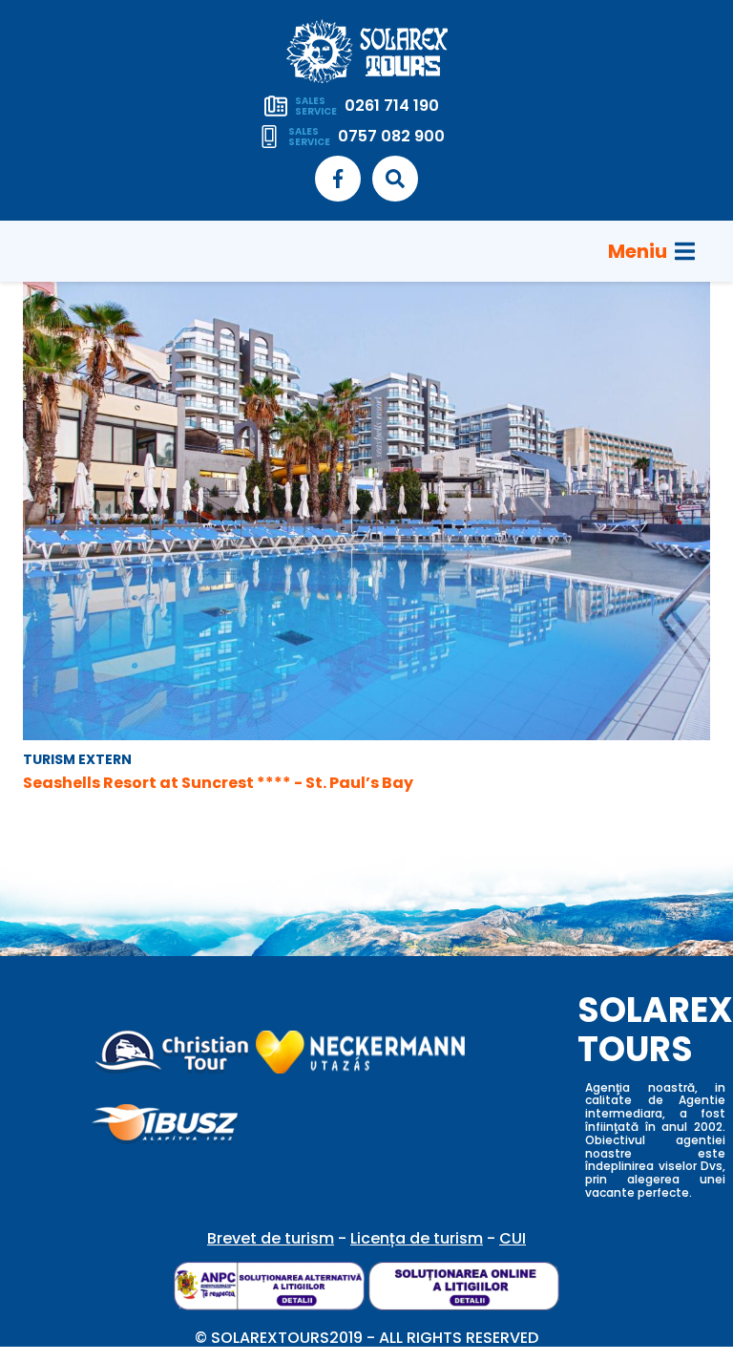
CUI (512, 1238)
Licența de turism (416, 1238)
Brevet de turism (270, 1238)
